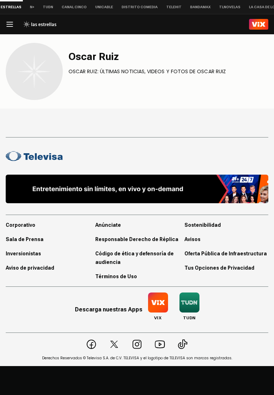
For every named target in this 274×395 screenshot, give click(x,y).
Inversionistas (23, 253)
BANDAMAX (200, 7)
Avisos (192, 239)
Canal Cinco (74, 7)
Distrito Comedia (140, 7)
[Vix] (258, 24)
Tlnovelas (229, 7)
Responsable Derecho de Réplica (136, 239)
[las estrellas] (39, 24)
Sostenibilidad (202, 225)
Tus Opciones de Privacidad (219, 268)
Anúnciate (108, 225)
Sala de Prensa (25, 239)
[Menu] (9, 24)
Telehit (174, 7)
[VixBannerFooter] (137, 189)
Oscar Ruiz (93, 56)
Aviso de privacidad (30, 268)
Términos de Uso (116, 276)
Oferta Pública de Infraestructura (225, 253)
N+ (32, 7)
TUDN (48, 7)
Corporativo (20, 225)
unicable (104, 7)
